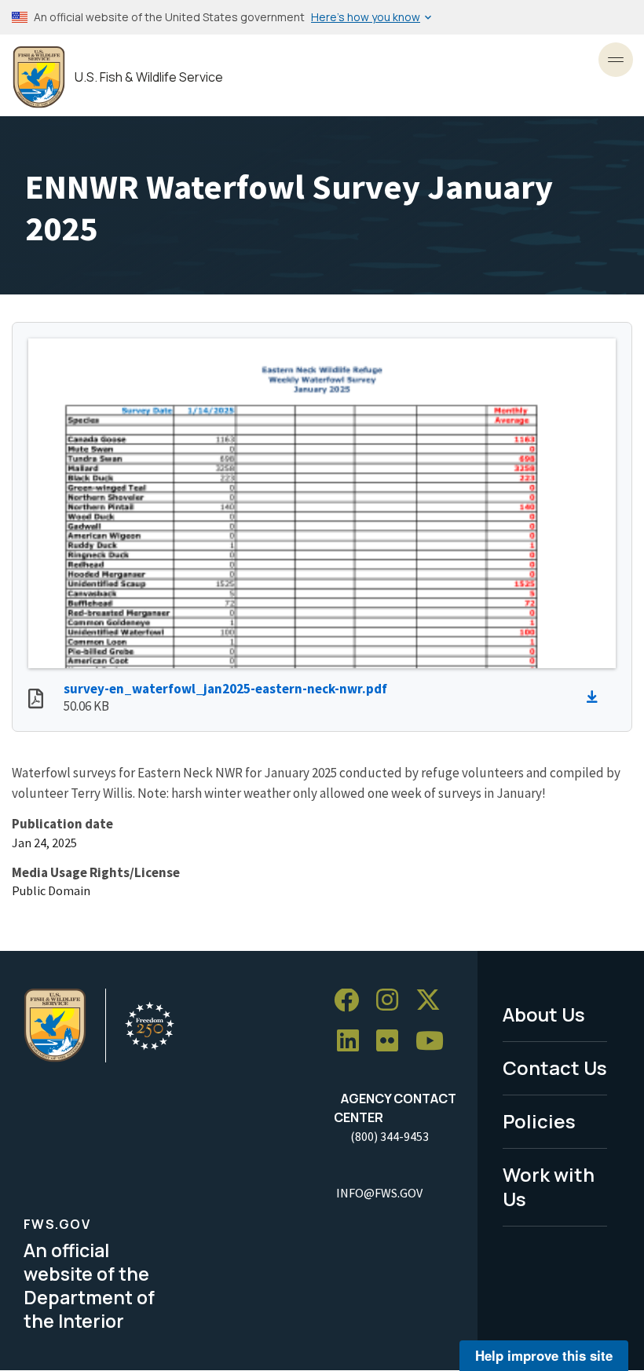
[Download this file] (596, 697)
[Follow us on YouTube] (435, 1041)
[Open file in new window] (35, 700)
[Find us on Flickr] (392, 1041)
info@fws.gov (379, 1193)
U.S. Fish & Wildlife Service (149, 77)
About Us (544, 1014)
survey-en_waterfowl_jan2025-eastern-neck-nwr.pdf (225, 688)
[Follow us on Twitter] (433, 1001)
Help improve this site (544, 1355)
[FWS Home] (39, 77)
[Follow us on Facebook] (352, 1001)
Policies (539, 1121)
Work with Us (549, 1186)
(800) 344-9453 (389, 1136)
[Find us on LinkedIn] (353, 1041)
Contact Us (555, 1067)
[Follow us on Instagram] (392, 1001)
